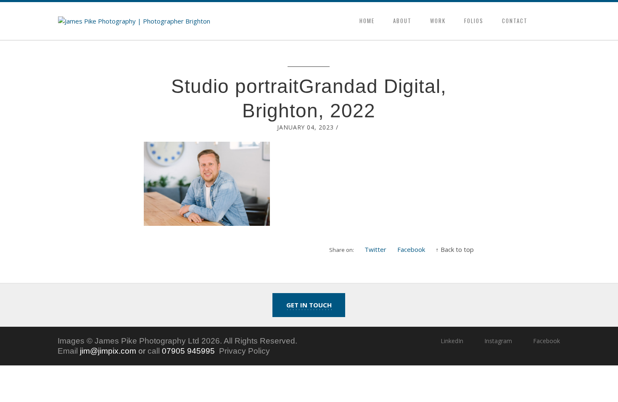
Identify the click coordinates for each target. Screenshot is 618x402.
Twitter (375, 249)
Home (367, 20)
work (438, 20)
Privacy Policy (244, 350)
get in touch (309, 305)
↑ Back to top (455, 249)
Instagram (498, 341)
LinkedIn (452, 341)
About (402, 20)
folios (473, 20)
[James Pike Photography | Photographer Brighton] (134, 21)
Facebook (411, 249)
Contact (515, 20)
